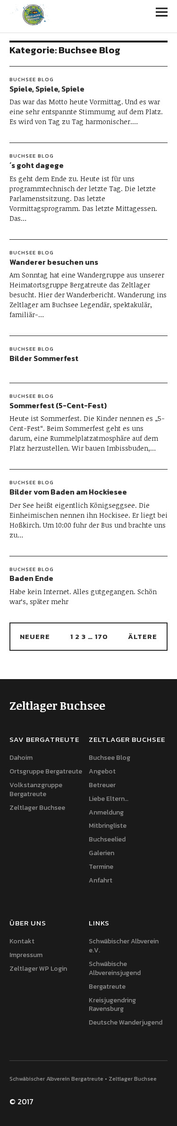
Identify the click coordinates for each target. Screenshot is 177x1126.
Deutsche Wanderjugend (125, 1022)
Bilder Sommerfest (43, 358)
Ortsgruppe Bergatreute (45, 771)
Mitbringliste (107, 826)
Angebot (102, 771)
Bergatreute (107, 987)
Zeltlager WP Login (38, 969)
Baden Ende (31, 578)
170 (101, 636)
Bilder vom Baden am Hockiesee (68, 491)
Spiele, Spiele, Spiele (46, 88)
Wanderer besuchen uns (53, 262)
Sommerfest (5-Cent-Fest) (58, 405)
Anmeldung (106, 812)
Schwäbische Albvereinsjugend (115, 968)
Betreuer (102, 785)
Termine (101, 867)
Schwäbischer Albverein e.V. (124, 945)
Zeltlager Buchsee (37, 808)
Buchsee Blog (31, 79)
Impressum (25, 955)
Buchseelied (107, 839)
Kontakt (21, 941)
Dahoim (21, 758)
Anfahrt (100, 880)
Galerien (101, 853)
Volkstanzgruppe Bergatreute (35, 789)
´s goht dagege (36, 165)
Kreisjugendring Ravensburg (112, 1004)
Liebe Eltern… (108, 799)
